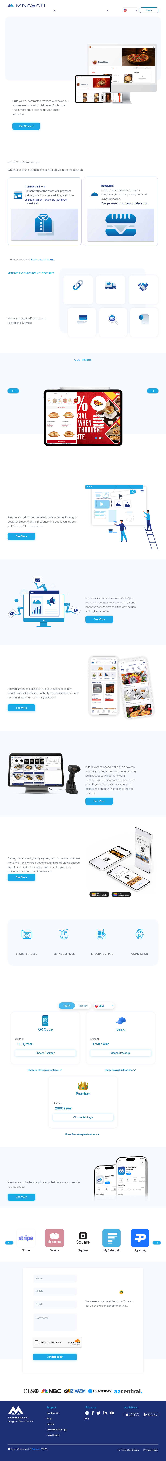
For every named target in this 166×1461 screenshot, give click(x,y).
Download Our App (57, 1429)
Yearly (66, 1005)
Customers (72, 10)
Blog (49, 1418)
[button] (130, 10)
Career (50, 1424)
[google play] (151, 1414)
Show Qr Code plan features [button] (43, 1070)
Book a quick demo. (43, 259)
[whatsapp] (87, 1419)
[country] (16, 1410)
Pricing (86, 10)
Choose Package (45, 1053)
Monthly (83, 1005)
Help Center (53, 1435)
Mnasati (36, 1449)
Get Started (26, 126)
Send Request (55, 1356)
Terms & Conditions (128, 1449)
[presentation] (13, 390)
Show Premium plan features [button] (81, 1134)
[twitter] (99, 1413)
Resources (99, 10)
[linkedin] (105, 1413)
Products (42, 10)
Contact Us (53, 1413)
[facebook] (93, 1413)
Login (149, 10)
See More (21, 536)
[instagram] (87, 1413)
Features (57, 10)
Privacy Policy (150, 1449)
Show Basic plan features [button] (119, 1070)
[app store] (132, 1414)
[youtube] (112, 1413)
